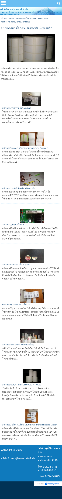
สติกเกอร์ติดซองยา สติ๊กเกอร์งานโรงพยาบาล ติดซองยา (25, 148)
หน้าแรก (4, 18)
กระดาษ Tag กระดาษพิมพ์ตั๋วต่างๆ (16, 305)
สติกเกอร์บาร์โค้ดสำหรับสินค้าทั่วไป (16, 108)
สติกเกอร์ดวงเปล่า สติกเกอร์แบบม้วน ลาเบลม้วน (21, 385)
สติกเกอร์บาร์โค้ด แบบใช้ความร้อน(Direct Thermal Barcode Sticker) (29, 425)
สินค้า (11, 18)
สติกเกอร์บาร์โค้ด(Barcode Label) (29, 18)
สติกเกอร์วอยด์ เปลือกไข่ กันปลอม (16, 265)
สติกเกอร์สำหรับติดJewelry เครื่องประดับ (18, 188)
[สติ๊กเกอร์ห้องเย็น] (31, 48)
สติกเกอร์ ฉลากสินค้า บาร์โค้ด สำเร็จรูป (18, 345)
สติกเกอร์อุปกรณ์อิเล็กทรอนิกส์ (15, 224)
